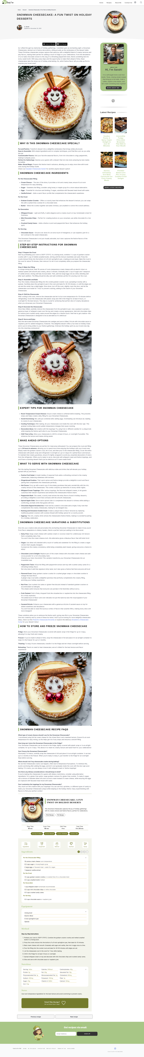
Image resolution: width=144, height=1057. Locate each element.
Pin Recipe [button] (60, 815)
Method (57, 846)
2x (81, 851)
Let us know (48, 1004)
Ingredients (26, 846)
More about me (113, 87)
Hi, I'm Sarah (32, 1048)
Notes (85, 846)
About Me (118, 3)
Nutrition (71, 846)
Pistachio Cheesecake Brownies (44, 620)
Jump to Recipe (50, 44)
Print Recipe (63, 44)
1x (78, 851)
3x (84, 851)
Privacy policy (51, 1048)
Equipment (42, 846)
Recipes (109, 3)
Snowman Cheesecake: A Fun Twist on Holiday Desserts (42, 9)
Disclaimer (70, 1048)
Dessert (25, 9)
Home (101, 3)
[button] (86, 857)
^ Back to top (16, 1048)
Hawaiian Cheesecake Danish (36, 169)
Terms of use (62, 1048)
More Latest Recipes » (114, 187)
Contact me (128, 3)
